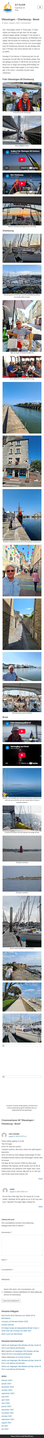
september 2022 (8, 1393)
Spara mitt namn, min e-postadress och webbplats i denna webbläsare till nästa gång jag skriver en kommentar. (23, 1292)
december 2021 (8, 1410)
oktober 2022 (7, 1390)
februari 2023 (7, 1380)
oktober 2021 (7, 1416)
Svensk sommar (8, 1325)
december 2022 (8, 1387)
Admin (6, 23)
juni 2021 (5, 1429)
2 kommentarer (26, 23)
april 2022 (6, 1400)
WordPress (29, 1436)
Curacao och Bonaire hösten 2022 (15, 1321)
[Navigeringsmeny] (40, 7)
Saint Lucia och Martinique (12, 1334)
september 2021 (8, 1419)
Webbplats (6, 1279)
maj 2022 (5, 1397)
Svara (40, 1178)
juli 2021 (5, 1426)
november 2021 (8, 1413)
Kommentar (7, 1232)
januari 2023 (6, 1384)
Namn (4, 1260)
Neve (13, 1436)
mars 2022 (6, 1403)
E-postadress (7, 1270)
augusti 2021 (6, 1423)
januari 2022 (6, 1406)
